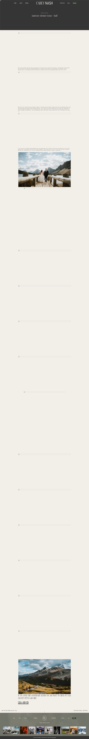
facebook (40, 722)
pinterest (48, 722)
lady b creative (54, 737)
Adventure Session (44, 12)
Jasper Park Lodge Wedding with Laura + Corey (9, 710)
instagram (44, 722)
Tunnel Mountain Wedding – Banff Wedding (81, 710)
